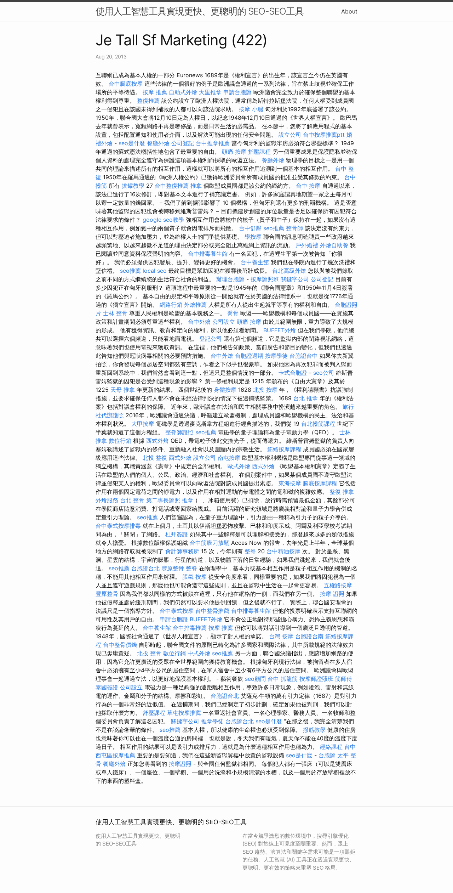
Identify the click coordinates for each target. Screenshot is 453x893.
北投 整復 (155, 457)
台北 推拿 (305, 398)
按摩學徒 (276, 355)
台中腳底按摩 (126, 83)
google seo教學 (163, 219)
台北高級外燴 (289, 270)
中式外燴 (199, 653)
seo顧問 (255, 678)
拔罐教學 (133, 185)
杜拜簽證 (176, 534)
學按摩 (253, 236)
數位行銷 (120, 440)
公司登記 (182, 143)
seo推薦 (273, 228)
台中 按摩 (308, 185)
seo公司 (323, 372)
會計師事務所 (182, 551)
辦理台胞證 (230, 279)
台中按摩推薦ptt (324, 134)
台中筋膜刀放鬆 (209, 542)
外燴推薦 (195, 304)
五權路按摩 (338, 585)
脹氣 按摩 (194, 576)
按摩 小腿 (251, 109)
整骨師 (294, 228)
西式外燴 (157, 440)
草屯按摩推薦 (184, 712)
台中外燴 (199, 321)
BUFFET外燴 (279, 330)
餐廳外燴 (158, 143)
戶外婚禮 (307, 245)
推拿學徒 (212, 721)
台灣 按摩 (281, 636)
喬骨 (233, 313)
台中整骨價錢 (120, 644)
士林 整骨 (115, 313)
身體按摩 (225, 389)
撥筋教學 (314, 729)
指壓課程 (259, 151)
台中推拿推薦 (213, 143)
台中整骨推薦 (212, 610)
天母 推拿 (122, 389)
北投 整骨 (149, 653)
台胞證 (327, 755)
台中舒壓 (250, 228)
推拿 (196, 185)
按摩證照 (180, 763)
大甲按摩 (142, 423)
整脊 (250, 551)
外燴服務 (107, 500)
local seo (155, 270)
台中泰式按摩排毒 (118, 525)
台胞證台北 (145, 568)
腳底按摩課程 (320, 483)
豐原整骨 (172, 568)
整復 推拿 (341, 491)
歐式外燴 (239, 466)
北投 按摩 (265, 389)
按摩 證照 (332, 593)
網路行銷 (171, 304)
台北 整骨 (132, 500)
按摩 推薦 (155, 92)
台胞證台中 (303, 355)
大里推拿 (210, 92)
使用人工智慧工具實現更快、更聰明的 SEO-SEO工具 (200, 11)
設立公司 (290, 134)
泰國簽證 (107, 687)
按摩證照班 (265, 279)
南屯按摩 (229, 457)
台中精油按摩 (283, 551)
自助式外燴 (183, 92)
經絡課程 (331, 746)
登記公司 (210, 338)
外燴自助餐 (334, 245)
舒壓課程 (154, 712)
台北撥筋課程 (318, 423)
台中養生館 (255, 262)
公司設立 (223, 321)
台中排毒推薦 (190, 627)
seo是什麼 (132, 143)
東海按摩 (290, 483)
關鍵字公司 (295, 279)
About (349, 11)
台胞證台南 (309, 636)
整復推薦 (148, 100)
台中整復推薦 (172, 185)
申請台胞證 (237, 92)
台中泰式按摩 (177, 610)
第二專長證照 (163, 500)
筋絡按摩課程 (284, 449)
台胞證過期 (249, 355)
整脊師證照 (179, 432)
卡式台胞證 (293, 372)
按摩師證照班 (316, 678)
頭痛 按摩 (234, 151)
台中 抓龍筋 (283, 678)
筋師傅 (343, 678)
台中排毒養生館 (208, 253)
